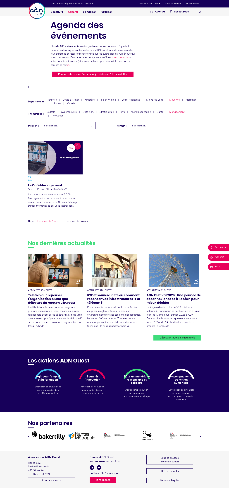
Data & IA (88, 112)
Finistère (90, 100)
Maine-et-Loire (154, 100)
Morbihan (191, 100)
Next (200, 436)
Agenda (159, 11)
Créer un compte (173, 4)
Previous (28, 436)
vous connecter (120, 57)
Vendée (71, 103)
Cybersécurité (69, 112)
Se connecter (192, 4)
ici (68, 65)
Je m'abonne (103, 480)
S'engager (89, 12)
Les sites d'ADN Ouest (148, 4)
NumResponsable (141, 112)
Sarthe (57, 103)
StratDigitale (107, 112)
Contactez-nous (51, 480)
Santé (160, 112)
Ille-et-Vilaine (108, 100)
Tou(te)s (52, 100)
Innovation (58, 115)
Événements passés (76, 221)
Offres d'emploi (170, 471)
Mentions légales (170, 480)
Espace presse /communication (170, 460)
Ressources (181, 11)
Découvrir (57, 12)
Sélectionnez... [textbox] (51, 126)
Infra (122, 112)
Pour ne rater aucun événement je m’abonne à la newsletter (92, 74)
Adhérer (73, 12)
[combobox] (68, 125)
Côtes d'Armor (71, 100)
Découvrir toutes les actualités (177, 337)
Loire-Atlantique (131, 100)
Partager (106, 12)
